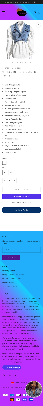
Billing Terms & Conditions (13, 274)
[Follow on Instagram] (3, 375)
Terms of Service (9, 286)
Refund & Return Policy (11, 278)
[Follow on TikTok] (16, 375)
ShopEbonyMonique (12, 68)
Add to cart (21, 189)
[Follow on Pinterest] (10, 375)
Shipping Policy (8, 271)
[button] (21, 210)
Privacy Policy (8, 282)
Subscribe (11, 258)
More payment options (21, 202)
